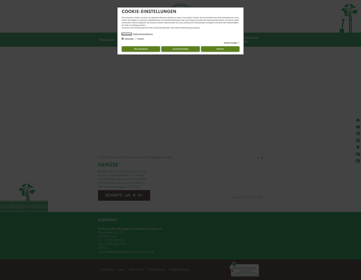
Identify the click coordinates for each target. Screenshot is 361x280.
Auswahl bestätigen (180, 49)
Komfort (140, 39)
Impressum (127, 34)
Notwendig (129, 39)
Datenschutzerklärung (143, 34)
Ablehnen (220, 49)
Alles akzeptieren (141, 49)
